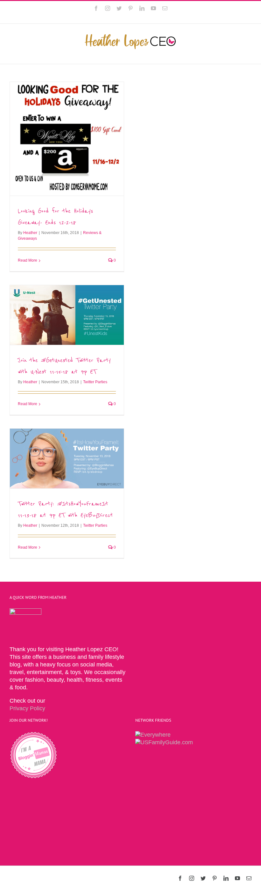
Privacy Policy (27, 708)
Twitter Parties (95, 382)
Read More (27, 260)
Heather (30, 233)
